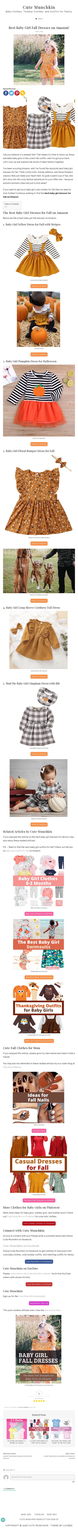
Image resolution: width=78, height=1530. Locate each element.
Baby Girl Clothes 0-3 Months (39, 914)
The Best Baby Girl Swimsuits (39, 977)
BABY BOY (52, 1514)
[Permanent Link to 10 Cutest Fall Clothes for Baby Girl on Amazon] (39, 1429)
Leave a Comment (10, 1407)
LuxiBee (68, 1525)
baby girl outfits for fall (17, 851)
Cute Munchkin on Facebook (21, 1246)
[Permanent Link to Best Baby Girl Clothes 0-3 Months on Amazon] (16, 1429)
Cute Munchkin (39, 7)
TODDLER (39, 1514)
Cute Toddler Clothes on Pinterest (39, 1223)
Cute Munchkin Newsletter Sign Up (39, 1519)
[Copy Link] (22, 93)
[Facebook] (5, 93)
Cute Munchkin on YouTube (39, 1284)
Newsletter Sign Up (39, 1303)
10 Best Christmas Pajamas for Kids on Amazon (17, 1456)
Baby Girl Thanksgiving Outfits (39, 1041)
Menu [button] (40, 18)
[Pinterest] (17, 93)
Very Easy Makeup (12, 1067)
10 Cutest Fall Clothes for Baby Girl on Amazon (39, 1441)
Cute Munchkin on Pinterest (21, 1216)
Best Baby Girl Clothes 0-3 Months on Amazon (17, 1441)
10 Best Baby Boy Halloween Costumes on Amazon (59, 1456)
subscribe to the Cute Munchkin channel (30, 1273)
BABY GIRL (26, 1514)
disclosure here (52, 1310)
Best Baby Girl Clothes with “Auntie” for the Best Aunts (61, 1441)
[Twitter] (11, 93)
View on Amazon (39, 286)
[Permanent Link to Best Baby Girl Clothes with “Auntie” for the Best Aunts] (61, 1429)
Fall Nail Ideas (39, 1131)
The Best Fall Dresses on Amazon (39, 1200)
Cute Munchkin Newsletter (31, 1296)
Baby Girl (32, 1407)
